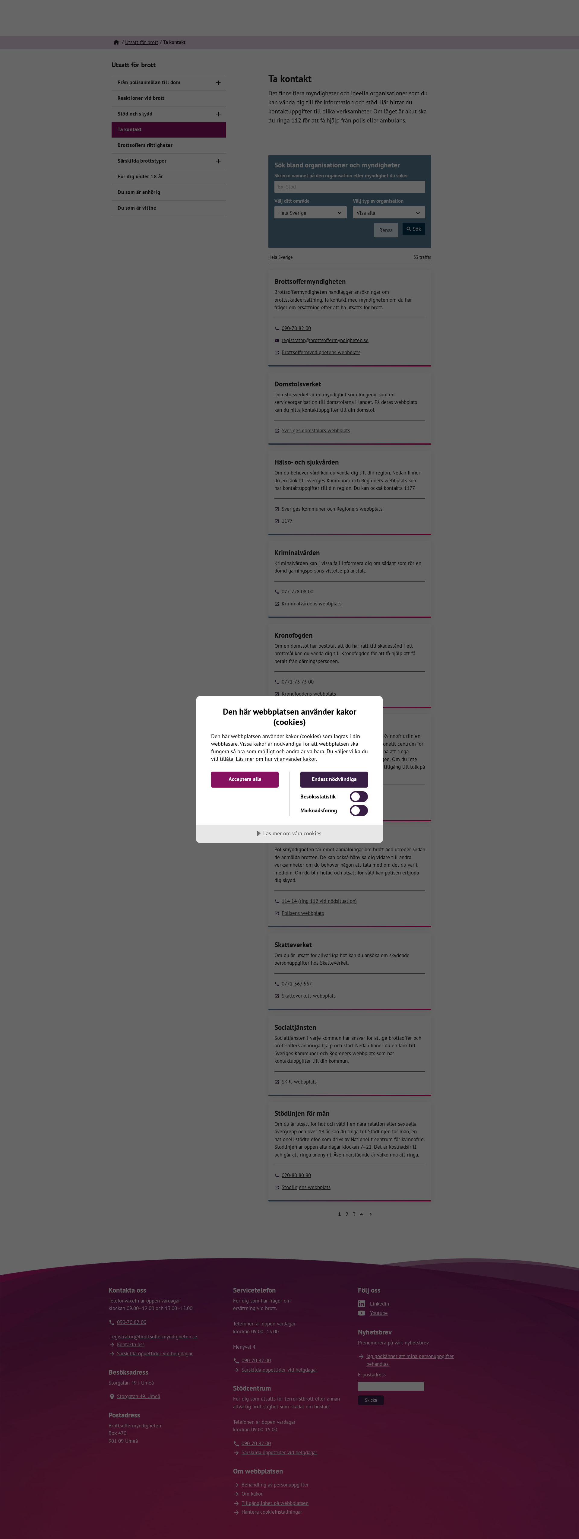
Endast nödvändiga (334, 779)
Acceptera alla (245, 779)
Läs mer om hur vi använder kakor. (276, 758)
